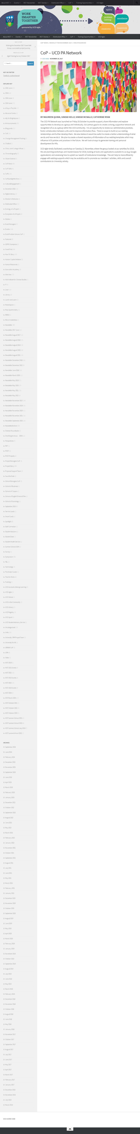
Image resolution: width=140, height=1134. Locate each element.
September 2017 (10, 1044)
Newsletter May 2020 (11, 385)
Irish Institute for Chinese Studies (15, 280)
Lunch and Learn (11, 300)
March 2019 (9, 989)
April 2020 (8, 933)
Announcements (10, 123)
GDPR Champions (11, 244)
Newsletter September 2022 (14, 421)
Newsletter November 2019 (14, 406)
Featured (8, 239)
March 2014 (9, 1105)
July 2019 (8, 974)
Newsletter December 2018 (13, 360)
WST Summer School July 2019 (15, 728)
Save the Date (9, 476)
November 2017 (10, 1034)
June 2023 (8, 777)
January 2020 (9, 949)
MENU (7, 315)
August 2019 (9, 969)
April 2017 (8, 1070)
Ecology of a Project (12, 209)
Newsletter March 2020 (12, 375)
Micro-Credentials (11, 320)
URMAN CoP (9, 647)
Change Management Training (15, 138)
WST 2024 (8, 693)
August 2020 (9, 918)
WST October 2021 (11, 703)
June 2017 (8, 1060)
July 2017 (8, 1054)
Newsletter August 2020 (12, 350)
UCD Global (9, 597)
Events (16, 3)
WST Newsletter (29, 3)
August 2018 (9, 1014)
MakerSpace (9, 305)
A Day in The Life (10, 108)
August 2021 (9, 863)
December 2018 (10, 999)
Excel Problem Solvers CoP (14, 234)
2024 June (8, 98)
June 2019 (8, 979)
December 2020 (10, 898)
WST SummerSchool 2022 (13, 733)
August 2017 (9, 1049)
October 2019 (9, 959)
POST (7, 451)
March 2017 (9, 1075)
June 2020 (8, 923)
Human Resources (11, 264)
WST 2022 (8, 673)
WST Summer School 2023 (13, 723)
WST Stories (42, 3)
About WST (5, 3)
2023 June (8, 88)
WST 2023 (8, 683)
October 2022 (9, 807)
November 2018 (10, 1004)
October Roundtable (12, 431)
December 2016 (10, 1090)
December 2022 (10, 802)
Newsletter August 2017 (12, 335)
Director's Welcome (11, 199)
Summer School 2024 (12, 547)
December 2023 (10, 189)
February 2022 (10, 838)
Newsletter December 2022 (13, 365)
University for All (10, 642)
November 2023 (10, 767)
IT (5, 285)
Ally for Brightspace (11, 118)
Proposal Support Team (13, 471)
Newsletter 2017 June (12, 330)
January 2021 (9, 893)
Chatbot (8, 143)
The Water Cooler (11, 572)
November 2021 (10, 848)
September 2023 (10, 506)
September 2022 (10, 813)
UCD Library (9, 607)
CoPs (7, 174)
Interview (8, 275)
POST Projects (9, 456)
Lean (7, 290)
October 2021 (9, 853)
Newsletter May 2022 (11, 395)
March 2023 (9, 787)
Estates (7, 219)
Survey (7, 552)
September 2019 (10, 964)
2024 (6, 93)
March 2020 (9, 939)
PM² (6, 446)
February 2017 (10, 1080)
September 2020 (10, 913)
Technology (9, 567)
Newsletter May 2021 (11, 390)
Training (8, 582)
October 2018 (9, 1009)
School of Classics (11, 491)
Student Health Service (12, 542)
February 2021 (10, 888)
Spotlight (8, 521)
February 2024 (10, 757)
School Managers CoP (12, 481)
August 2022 (9, 818)
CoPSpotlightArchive (12, 179)
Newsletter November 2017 (61, 43)
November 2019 (10, 954)
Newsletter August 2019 (12, 345)
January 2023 (9, 797)
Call (6, 133)
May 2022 (8, 828)
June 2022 (8, 823)
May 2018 (8, 1024)
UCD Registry (9, 612)
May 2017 (8, 1065)
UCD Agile (100, 3)
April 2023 (8, 782)
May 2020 (8, 928)
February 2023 (10, 792)
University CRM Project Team (14, 637)
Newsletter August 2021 (12, 355)
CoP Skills (8, 169)
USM (6, 653)
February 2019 (10, 994)
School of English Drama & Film (15, 496)
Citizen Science (10, 159)
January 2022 (9, 843)
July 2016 (8, 1100)
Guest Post (8, 249)
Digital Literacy (10, 194)
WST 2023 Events (10, 688)
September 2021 (10, 858)
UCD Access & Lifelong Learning (15, 587)
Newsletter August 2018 (12, 340)
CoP (69, 3)
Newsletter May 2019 (11, 380)
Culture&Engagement (12, 184)
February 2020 (10, 944)
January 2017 (9, 1085)
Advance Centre (10, 113)
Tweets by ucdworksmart (11, 76)
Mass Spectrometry (11, 310)
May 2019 (8, 984)
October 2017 (9, 1039)
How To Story (9, 254)
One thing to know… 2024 (13, 436)
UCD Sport (8, 617)
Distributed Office (57, 3)
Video (7, 658)
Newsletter (8, 325)
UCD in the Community (12, 602)
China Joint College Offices (14, 148)
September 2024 (10, 747)
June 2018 (8, 1019)
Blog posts (8, 128)
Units (7, 632)
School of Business (11, 486)
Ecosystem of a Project (12, 214)
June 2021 (8, 873)
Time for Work (10, 577)
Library (7, 295)
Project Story (9, 466)
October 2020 (9, 908)
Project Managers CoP (12, 461)
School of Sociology (12, 501)
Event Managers (10, 224)
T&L (6, 562)
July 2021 (8, 868)
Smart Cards (9, 516)
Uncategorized (79, 43)
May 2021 (8, 878)
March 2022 (9, 833)
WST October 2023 (11, 713)
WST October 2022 (11, 708)
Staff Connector (10, 527)
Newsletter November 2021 (14, 416)
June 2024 (8, 752)
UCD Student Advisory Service (15, 622)
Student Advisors (10, 532)
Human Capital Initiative (13, 259)
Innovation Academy (12, 269)
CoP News (44, 43)
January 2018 (9, 1029)
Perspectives (9, 441)
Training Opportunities (84, 3)
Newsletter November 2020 (14, 411)
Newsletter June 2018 (12, 370)
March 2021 (9, 883)
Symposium (9, 557)
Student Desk (9, 537)
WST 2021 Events (10, 668)
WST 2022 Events (10, 678)
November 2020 (10, 903)
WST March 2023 (10, 698)
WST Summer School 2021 (13, 718)
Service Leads (9, 511)
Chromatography (11, 154)
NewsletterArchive (11, 426)
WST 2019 (8, 663)
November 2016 (10, 1095)
